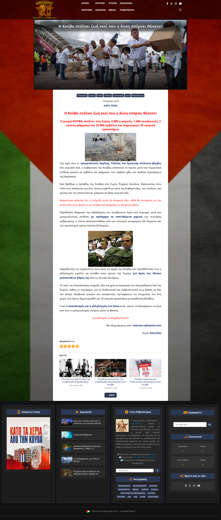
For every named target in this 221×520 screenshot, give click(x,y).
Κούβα (99, 95)
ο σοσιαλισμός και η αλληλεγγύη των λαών (92, 306)
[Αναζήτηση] (180, 10)
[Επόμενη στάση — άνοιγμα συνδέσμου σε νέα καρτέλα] (28, 443)
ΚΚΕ (129, 497)
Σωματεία (100, 10)
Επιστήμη (86, 10)
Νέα (135, 497)
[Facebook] (167, 3)
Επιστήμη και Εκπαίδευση (133, 493)
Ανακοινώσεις (140, 486)
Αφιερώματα (124, 489)
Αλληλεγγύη (82, 95)
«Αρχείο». (154, 454)
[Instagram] (176, 3)
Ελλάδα (114, 105)
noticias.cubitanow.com (147, 325)
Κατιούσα (155, 333)
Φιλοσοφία (126, 3)
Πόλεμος (107, 95)
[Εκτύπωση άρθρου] (77, 346)
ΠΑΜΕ (142, 497)
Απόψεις (100, 3)
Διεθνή (107, 105)
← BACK (111, 395)
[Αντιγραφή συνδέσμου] (73, 346)
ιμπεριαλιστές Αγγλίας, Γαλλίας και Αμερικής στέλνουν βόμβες (120, 163)
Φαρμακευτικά (137, 95)
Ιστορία (113, 3)
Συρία (127, 95)
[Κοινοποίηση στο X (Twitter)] (65, 346)
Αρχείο (85, 3)
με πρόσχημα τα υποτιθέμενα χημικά (116, 216)
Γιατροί (92, 95)
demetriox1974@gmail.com (145, 457)
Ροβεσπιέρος (127, 10)
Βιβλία (112, 10)
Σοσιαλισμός (118, 95)
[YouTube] (180, 3)
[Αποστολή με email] (69, 346)
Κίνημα (121, 497)
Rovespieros (124, 486)
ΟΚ (209, 425)
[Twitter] (171, 3)
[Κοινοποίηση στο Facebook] (61, 346)
